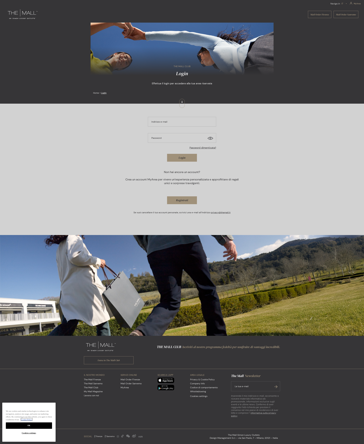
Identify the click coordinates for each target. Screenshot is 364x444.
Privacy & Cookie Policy (202, 379)
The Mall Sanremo (93, 383)
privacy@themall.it (220, 212)
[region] (29, 422)
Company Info (197, 383)
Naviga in (335, 3)
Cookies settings (198, 396)
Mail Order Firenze (130, 379)
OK (28, 425)
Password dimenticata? (203, 147)
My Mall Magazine (93, 391)
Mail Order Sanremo (131, 383)
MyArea (125, 387)
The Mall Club (91, 387)
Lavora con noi (91, 395)
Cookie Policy (26, 419)
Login (182, 158)
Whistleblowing (198, 391)
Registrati (182, 200)
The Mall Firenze (92, 379)
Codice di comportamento (204, 387)
